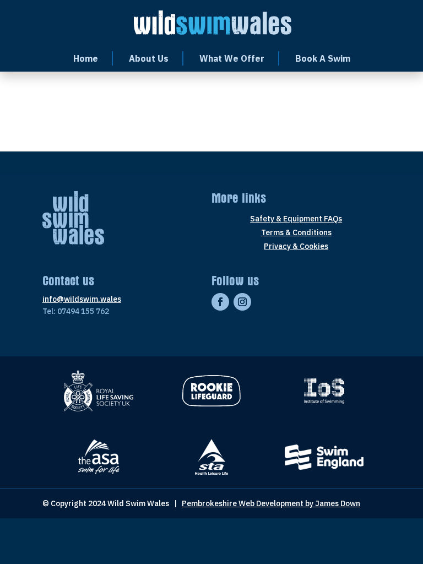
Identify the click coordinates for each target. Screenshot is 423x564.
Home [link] (85, 58)
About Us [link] (149, 58)
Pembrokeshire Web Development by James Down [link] (271, 503)
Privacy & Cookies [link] (296, 246)
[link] (213, 21)
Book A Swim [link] (322, 58)
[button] (220, 302)
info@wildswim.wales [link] (81, 299)
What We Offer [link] (231, 58)
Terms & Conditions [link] (296, 233)
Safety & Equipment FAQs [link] (296, 219)
